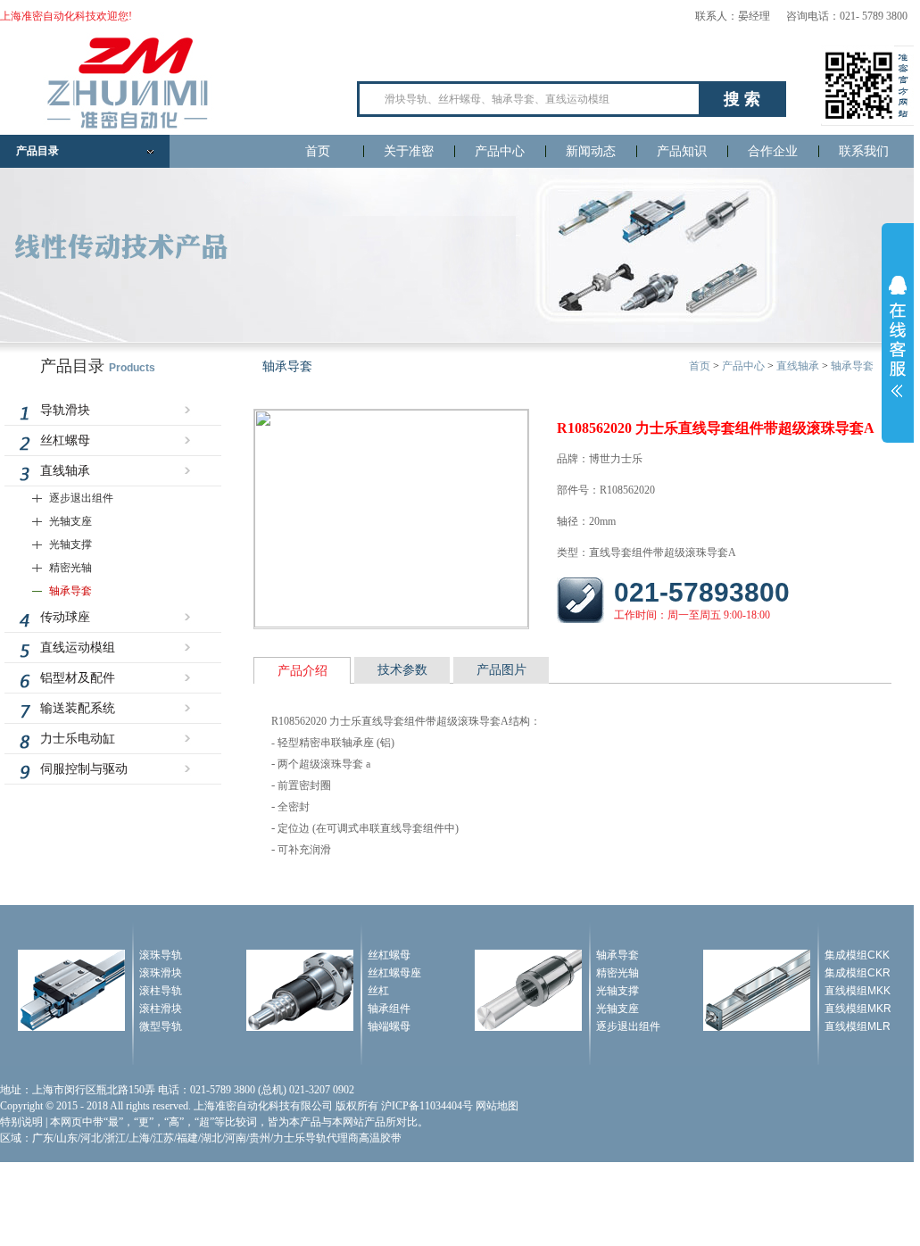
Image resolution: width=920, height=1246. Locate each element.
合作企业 (773, 151)
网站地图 (497, 1106)
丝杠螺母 (65, 440)
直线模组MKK (858, 990)
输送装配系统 (77, 708)
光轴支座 (70, 521)
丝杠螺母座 (394, 973)
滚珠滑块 (160, 973)
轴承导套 (70, 591)
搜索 (744, 99)
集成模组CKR (858, 973)
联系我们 (864, 151)
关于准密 (409, 151)
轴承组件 (389, 1008)
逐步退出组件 (81, 498)
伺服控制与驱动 (84, 769)
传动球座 (65, 617)
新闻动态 (591, 151)
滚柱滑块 (160, 1008)
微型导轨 (160, 1026)
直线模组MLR (858, 1026)
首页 (317, 151)
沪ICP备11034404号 (427, 1106)
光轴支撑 (70, 544)
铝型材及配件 (77, 678)
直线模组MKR (858, 1008)
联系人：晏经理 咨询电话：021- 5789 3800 (801, 16)
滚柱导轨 (160, 990)
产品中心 (500, 151)
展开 (898, 336)
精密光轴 (70, 567)
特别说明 (21, 1122)
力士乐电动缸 (77, 738)
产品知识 (682, 151)
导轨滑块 (65, 410)
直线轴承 (65, 471)
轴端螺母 (389, 1026)
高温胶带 (380, 1138)
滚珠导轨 (160, 955)
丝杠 (378, 990)
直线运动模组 (77, 647)
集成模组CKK (857, 955)
